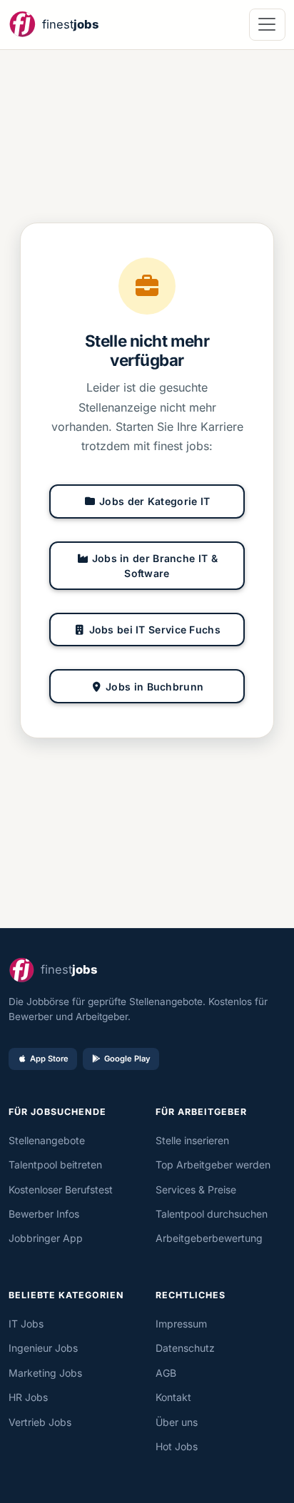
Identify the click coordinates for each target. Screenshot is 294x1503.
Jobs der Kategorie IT (154, 501)
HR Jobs (28, 1397)
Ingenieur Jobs (43, 1348)
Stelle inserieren (192, 1140)
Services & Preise (196, 1189)
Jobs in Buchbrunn (154, 687)
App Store (49, 1059)
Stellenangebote (47, 1140)
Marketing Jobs (45, 1373)
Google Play (127, 1059)
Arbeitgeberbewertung (209, 1238)
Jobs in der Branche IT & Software (155, 565)
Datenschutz (185, 1348)
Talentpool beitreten (55, 1164)
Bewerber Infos (44, 1214)
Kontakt (173, 1397)
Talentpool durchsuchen (212, 1214)
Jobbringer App (46, 1238)
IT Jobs (26, 1324)
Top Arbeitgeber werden (213, 1164)
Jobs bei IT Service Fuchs (155, 629)
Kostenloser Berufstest (61, 1189)
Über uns (177, 1422)
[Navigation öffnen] (267, 25)
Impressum (181, 1324)
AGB (166, 1373)
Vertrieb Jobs (40, 1422)
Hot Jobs (177, 1446)
